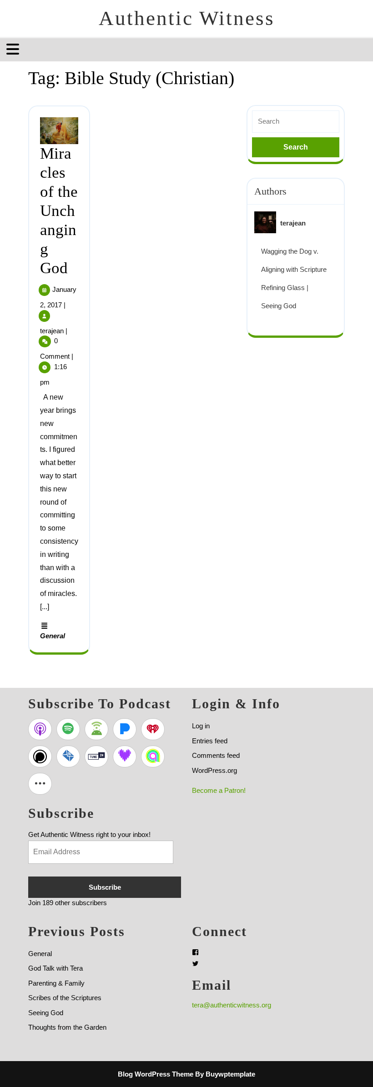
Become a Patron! (219, 790)
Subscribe (105, 887)
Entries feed (209, 741)
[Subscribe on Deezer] (124, 756)
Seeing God (45, 1013)
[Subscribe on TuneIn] (96, 756)
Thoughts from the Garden (67, 1027)
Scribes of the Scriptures (64, 998)
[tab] (14, 49)
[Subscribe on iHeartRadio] (153, 729)
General (52, 636)
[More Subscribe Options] (40, 784)
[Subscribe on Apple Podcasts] (40, 729)
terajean (52, 331)
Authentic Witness (187, 18)
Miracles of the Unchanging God (59, 211)
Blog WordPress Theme (155, 1074)
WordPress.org (214, 770)
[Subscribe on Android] (96, 729)
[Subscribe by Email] (68, 756)
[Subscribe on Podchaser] (40, 756)
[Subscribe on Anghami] (153, 756)
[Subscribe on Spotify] (68, 729)
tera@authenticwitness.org (231, 1005)
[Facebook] (195, 952)
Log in (201, 726)
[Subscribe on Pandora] (124, 729)
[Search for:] (295, 121)
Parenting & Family (56, 983)
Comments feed (216, 755)
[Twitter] (195, 963)
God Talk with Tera (55, 968)
